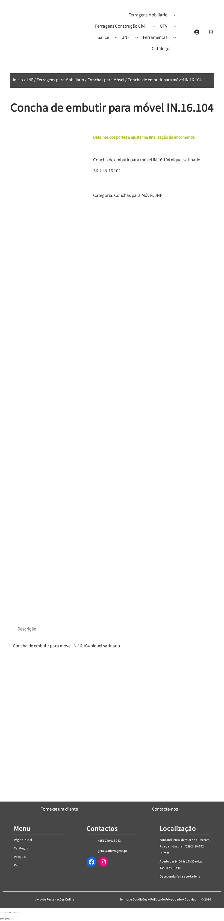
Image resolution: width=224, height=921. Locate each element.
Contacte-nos (165, 809)
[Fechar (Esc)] (18, 912)
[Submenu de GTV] (174, 26)
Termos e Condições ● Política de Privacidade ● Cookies (158, 899)
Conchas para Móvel (105, 80)
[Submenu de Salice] (116, 37)
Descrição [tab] (26, 629)
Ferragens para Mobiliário (60, 80)
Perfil (17, 865)
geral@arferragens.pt (112, 851)
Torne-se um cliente (59, 809)
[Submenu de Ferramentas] (174, 37)
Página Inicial (23, 840)
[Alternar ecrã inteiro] (7, 912)
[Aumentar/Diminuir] (2, 912)
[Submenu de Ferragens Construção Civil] (153, 26)
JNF (29, 80)
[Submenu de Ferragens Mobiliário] (174, 15)
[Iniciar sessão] (196, 32)
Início (18, 80)
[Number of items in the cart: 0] (210, 32)
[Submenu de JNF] (136, 37)
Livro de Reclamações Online (54, 899)
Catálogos (21, 848)
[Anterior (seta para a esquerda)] (2, 919)
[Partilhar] (12, 912)
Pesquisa (20, 857)
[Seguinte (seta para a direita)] (7, 919)
